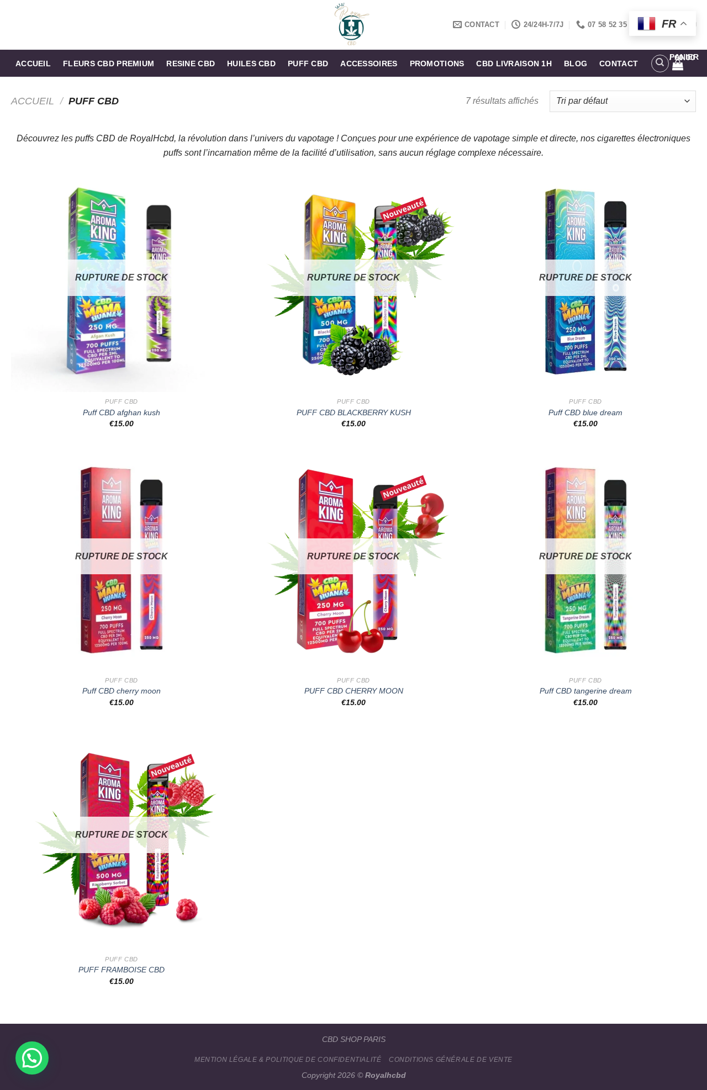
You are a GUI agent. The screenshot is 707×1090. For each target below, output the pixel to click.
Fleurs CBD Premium (108, 63)
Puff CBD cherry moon (121, 690)
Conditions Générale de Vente (451, 1059)
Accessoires (368, 63)
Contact (618, 63)
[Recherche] (660, 63)
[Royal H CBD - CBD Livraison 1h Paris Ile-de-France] (354, 25)
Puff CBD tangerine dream (586, 690)
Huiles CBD (251, 63)
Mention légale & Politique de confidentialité (288, 1059)
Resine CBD (190, 63)
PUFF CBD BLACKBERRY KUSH (354, 412)
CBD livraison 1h (514, 63)
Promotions (437, 63)
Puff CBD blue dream (585, 412)
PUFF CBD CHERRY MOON (353, 690)
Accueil (33, 63)
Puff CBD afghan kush (121, 412)
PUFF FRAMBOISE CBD (121, 969)
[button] (32, 1058)
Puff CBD (308, 63)
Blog (575, 63)
